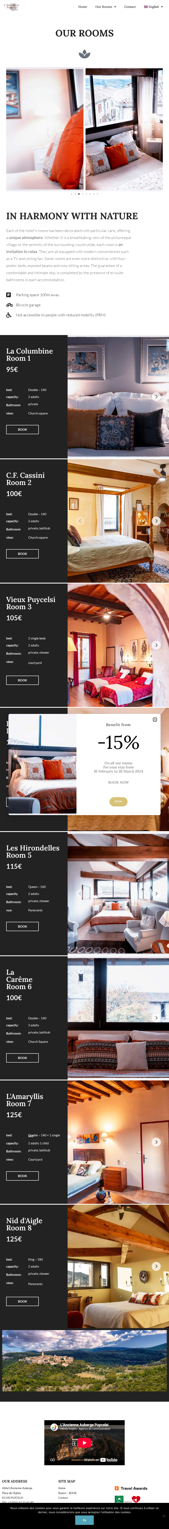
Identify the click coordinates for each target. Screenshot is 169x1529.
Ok (84, 1520)
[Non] (164, 1516)
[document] (84, 764)
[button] (154, 719)
